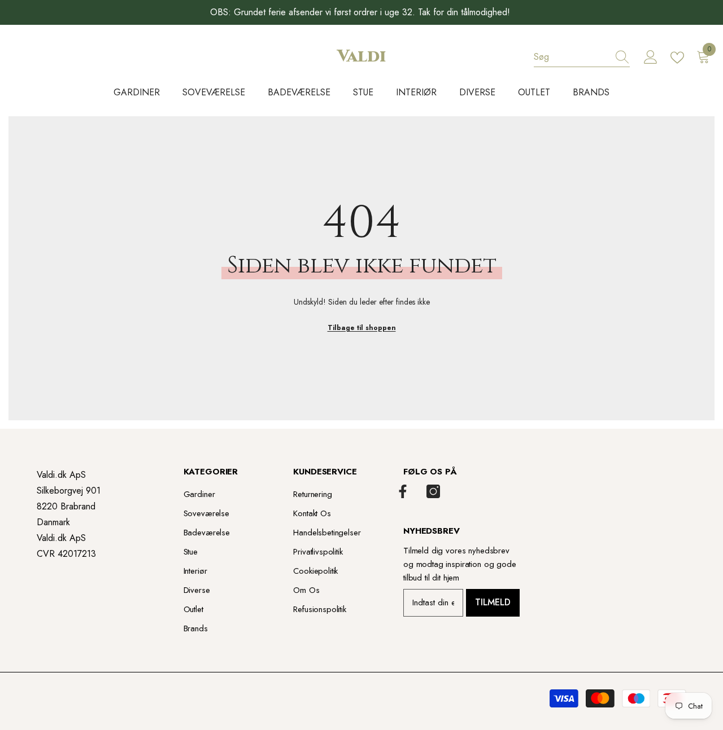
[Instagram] (433, 491)
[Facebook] (403, 491)
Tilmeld (493, 602)
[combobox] (571, 57)
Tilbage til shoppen (362, 328)
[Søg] (582, 57)
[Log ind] (650, 57)
